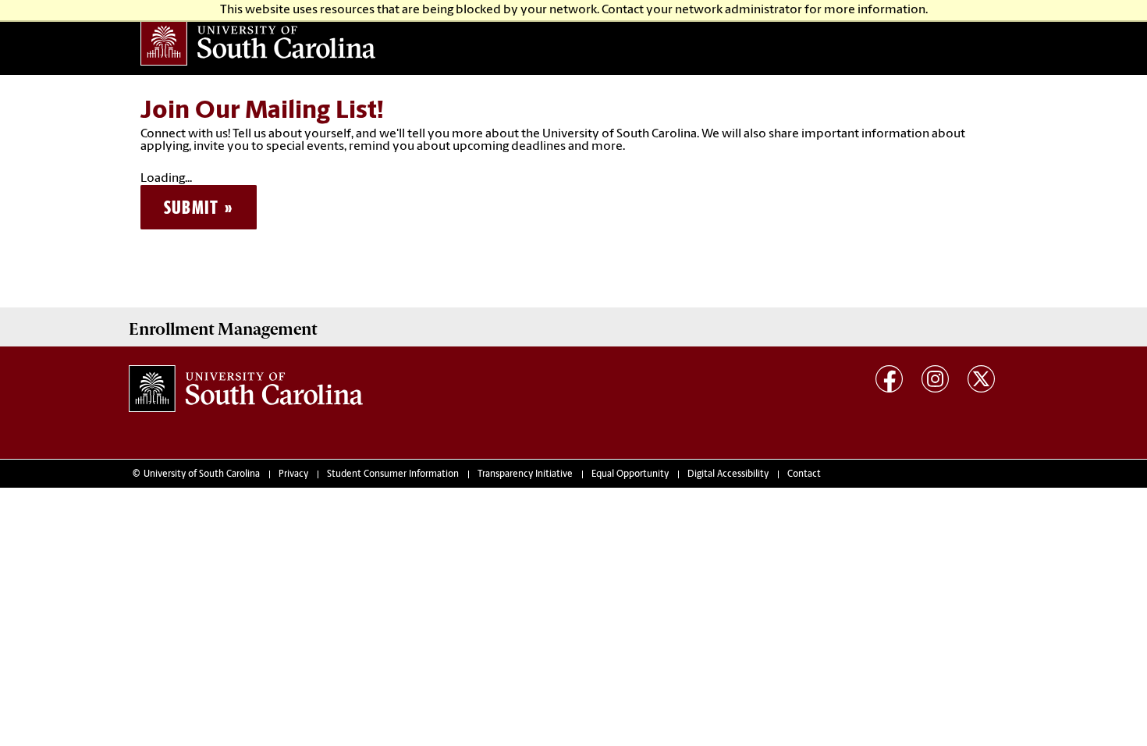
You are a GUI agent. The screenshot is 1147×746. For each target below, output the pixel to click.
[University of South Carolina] (246, 388)
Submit (191, 207)
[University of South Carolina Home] (261, 42)
